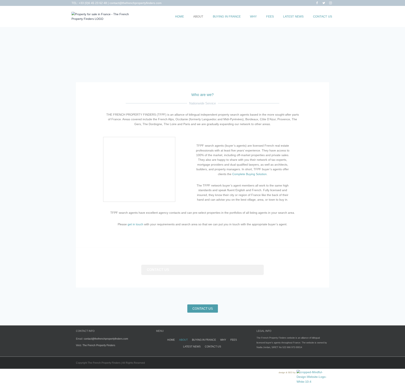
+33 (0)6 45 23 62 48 (93, 3)
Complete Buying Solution (249, 174)
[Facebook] (317, 3)
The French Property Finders (98, 345)
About (198, 16)
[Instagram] (330, 3)
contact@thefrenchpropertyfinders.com (135, 3)
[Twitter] (324, 3)
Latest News (293, 16)
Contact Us (322, 16)
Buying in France (227, 16)
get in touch (135, 224)
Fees (270, 16)
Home (179, 16)
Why (253, 16)
